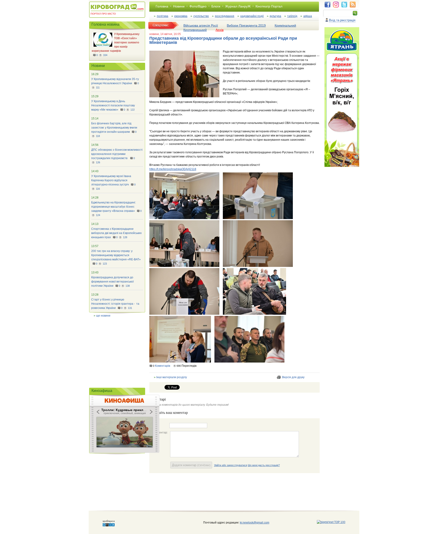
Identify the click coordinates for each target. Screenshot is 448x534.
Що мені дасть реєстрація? (264, 465)
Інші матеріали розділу (171, 377)
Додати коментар (191, 465)
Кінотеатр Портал (269, 6)
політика (162, 16)
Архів (220, 30)
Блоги (215, 6)
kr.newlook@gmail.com (250, 522)
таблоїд (292, 16)
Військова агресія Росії (200, 25)
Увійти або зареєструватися (230, 465)
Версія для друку (293, 377)
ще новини (103, 315)
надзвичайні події (252, 16)
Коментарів (162, 365)
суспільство (201, 16)
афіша (307, 16)
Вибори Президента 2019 (246, 25)
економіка (180, 16)
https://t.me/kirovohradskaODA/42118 (172, 169)
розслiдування (224, 16)
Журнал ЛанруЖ (238, 6)
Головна (162, 6)
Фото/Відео (197, 6)
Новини (179, 6)
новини (154, 34)
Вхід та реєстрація (342, 20)
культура (275, 16)
